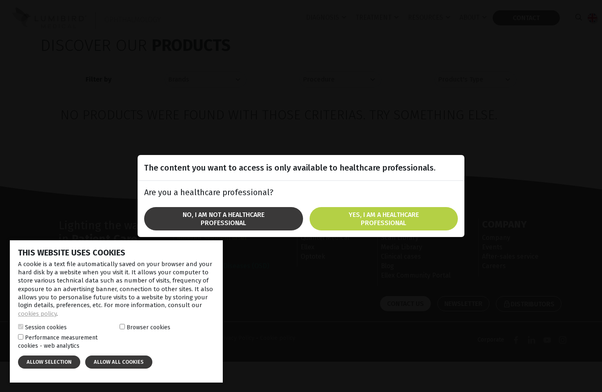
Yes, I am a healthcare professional (384, 218)
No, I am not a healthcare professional (224, 218)
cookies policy (37, 313)
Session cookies (46, 327)
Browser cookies (148, 327)
